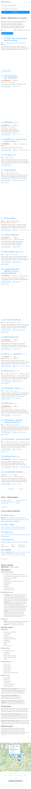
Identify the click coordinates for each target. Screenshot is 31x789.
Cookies (25, 775)
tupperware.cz (18, 281)
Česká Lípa (4, 542)
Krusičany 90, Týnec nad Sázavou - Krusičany (17, 43)
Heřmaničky (16, 553)
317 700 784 (18, 484)
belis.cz (17, 150)
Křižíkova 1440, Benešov (7, 358)
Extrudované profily (5, 500)
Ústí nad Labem (5, 536)
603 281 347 (18, 86)
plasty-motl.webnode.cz (21, 432)
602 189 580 (26, 467)
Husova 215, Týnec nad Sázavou (8, 82)
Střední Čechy (8, 515)
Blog (15, 783)
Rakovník (16, 521)
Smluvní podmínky (13, 773)
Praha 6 (3, 529)
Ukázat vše (3, 507)
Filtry (29, 30)
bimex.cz (17, 230)
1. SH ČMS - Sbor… (14, 746)
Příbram (11, 521)
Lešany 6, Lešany (24, 459)
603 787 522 (6, 182)
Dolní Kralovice (8, 553)
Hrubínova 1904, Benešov (13, 173)
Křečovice (18, 555)
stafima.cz (17, 467)
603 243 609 (6, 264)
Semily (26, 542)
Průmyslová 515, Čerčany (7, 239)
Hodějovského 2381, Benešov (14, 221)
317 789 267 (6, 434)
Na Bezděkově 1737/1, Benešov (14, 322)
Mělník (3, 519)
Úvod (6, 773)
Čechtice (18, 552)
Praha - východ (24, 519)
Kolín (17, 518)
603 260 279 (6, 451)
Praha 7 (8, 529)
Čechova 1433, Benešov (13, 254)
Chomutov (8, 534)
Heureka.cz (9, 702)
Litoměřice (14, 534)
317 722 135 (18, 415)
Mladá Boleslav (9, 519)
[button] (14, 756)
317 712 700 (18, 134)
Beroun (9, 518)
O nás (5, 775)
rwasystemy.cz (18, 262)
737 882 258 (6, 284)
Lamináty (18, 502)
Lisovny (18, 503)
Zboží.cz (19, 695)
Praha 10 (23, 529)
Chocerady (22, 553)
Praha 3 (13, 527)
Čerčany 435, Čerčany (12, 391)
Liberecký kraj (8, 539)
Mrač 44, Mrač (24, 144)
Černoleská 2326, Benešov (7, 476)
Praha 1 (3, 527)
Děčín (2, 534)
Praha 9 (18, 529)
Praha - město (8, 525)
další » (21, 488)
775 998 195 (18, 398)
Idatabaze (7, 2)
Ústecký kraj (7, 532)
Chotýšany (3, 555)
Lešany (23, 555)
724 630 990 (26, 366)
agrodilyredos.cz (19, 381)
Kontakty (11, 775)
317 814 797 (26, 230)
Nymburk (17, 519)
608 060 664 (25, 150)
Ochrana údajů (18, 775)
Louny (19, 534)
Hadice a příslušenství (21, 500)
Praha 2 (8, 527)
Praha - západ (5, 521)
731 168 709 (6, 383)
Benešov (3, 518)
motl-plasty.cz (18, 449)
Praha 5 (23, 527)
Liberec (21, 542)
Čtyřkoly (28, 552)
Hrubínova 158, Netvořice (13, 424)
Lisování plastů (4, 503)
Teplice (27, 534)
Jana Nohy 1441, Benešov (13, 373)
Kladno (13, 518)
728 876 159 (18, 349)
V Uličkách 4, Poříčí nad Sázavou (8, 127)
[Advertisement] (15, 60)
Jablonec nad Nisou (13, 542)
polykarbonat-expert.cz (20, 330)
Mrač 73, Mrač (11, 157)
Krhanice (13, 555)
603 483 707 (18, 247)
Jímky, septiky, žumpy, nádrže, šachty (9, 502)
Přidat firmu (23, 773)
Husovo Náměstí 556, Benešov (8, 341)
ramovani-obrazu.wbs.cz (21, 180)
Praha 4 (18, 527)
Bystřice (14, 552)
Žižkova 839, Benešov (25, 275)
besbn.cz (17, 366)
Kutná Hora (22, 518)
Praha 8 (13, 529)
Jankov (8, 555)
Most (23, 534)
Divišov (2, 553)
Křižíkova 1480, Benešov (7, 407)
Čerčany (23, 552)
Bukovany (8, 552)
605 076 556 (6, 332)
